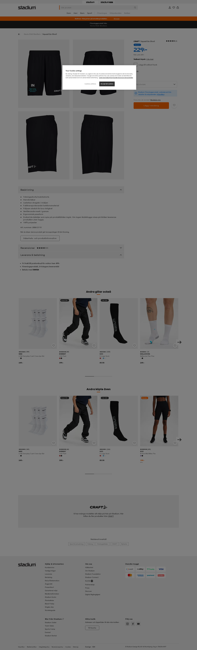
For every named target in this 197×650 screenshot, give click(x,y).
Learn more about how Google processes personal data (116, 77)
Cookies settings (90, 84)
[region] (99, 77)
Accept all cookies (107, 84)
